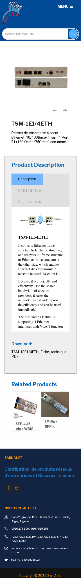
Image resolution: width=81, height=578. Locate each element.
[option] (40, 76)
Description (27, 179)
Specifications (29, 201)
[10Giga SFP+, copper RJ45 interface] (55, 404)
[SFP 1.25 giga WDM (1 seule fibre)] (26, 405)
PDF (14, 356)
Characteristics (30, 190)
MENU (63, 6)
